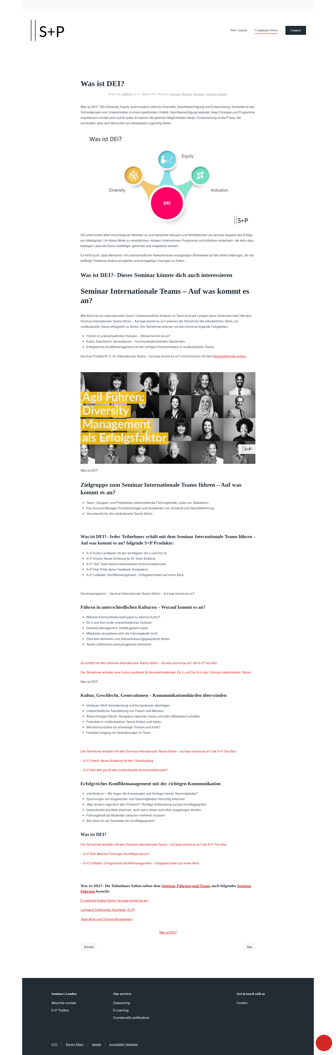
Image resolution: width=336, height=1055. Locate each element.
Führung (186, 94)
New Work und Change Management (106, 919)
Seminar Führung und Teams (186, 886)
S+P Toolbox (60, 1010)
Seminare (199, 94)
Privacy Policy (75, 1044)
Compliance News (266, 30)
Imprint (96, 1044)
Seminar (175, 94)
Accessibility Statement (123, 1044)
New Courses (238, 30)
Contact (296, 30)
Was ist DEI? (168, 932)
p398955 (127, 94)
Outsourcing (121, 1003)
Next (249, 946)
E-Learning (121, 1010)
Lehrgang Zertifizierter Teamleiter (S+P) (107, 910)
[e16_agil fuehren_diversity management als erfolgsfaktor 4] (168, 417)
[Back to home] (47, 30)
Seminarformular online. (229, 356)
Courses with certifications (131, 1017)
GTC (54, 1044)
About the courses (63, 1003)
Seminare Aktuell (216, 94)
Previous (89, 946)
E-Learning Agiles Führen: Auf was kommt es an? (114, 900)
